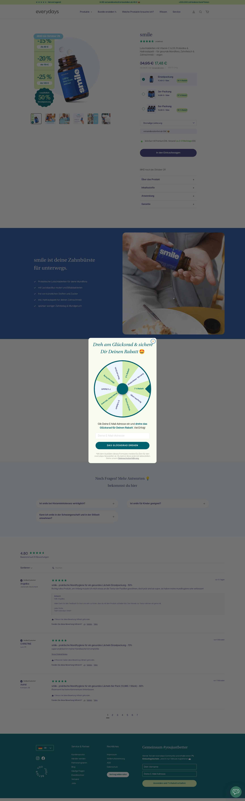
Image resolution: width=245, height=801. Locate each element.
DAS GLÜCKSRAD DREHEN (122, 446)
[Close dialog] (153, 341)
